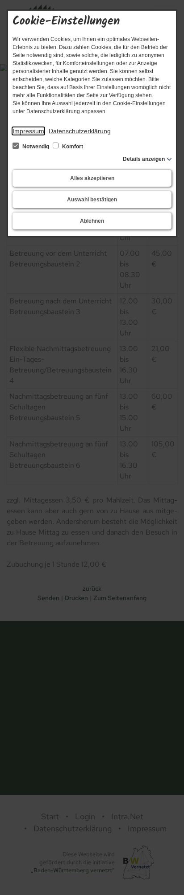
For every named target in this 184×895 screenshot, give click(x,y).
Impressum (28, 131)
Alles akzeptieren (92, 178)
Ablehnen (92, 221)
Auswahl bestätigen (92, 199)
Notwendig (35, 146)
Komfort (72, 146)
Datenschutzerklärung (80, 131)
